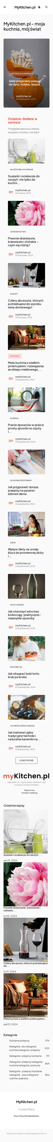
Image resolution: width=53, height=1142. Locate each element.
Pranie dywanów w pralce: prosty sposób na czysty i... (26, 428)
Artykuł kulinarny (21, 73)
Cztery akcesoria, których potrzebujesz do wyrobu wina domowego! (25, 304)
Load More (26, 760)
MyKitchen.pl (24, 7)
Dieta (13, 542)
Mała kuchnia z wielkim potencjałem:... (26, 1018)
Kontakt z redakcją (29, 793)
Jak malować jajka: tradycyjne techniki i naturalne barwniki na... (24, 735)
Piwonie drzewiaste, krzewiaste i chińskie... (22, 909)
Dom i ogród (17, 605)
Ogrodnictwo (18, 231)
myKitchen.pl (23, 96)
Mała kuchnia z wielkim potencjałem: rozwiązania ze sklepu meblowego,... (26, 366)
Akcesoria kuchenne (21, 169)
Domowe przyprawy (21, 480)
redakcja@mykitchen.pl (36, 1133)
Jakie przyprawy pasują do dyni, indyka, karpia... (26, 82)
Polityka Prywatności (26, 1116)
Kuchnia (14, 356)
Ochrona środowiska (22, 726)
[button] (5, 7)
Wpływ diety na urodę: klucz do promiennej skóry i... (26, 552)
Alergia (14, 418)
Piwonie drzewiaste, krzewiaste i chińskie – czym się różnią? (23, 241)
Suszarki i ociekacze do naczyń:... (23, 854)
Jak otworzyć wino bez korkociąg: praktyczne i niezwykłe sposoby (24, 614)
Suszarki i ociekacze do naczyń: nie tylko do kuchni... (24, 179)
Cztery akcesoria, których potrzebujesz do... (26, 964)
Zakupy (14, 294)
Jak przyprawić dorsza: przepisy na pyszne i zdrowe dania (23, 490)
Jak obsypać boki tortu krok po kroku (23, 675)
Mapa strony (29, 790)
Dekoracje (16, 667)
